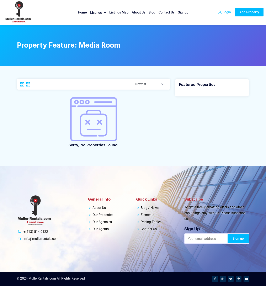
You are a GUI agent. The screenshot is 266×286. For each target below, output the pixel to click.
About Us (138, 12)
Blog (152, 12)
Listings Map (118, 12)
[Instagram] (223, 279)
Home (82, 12)
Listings (96, 13)
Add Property (249, 12)
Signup (183, 12)
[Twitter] (231, 279)
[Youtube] (246, 279)
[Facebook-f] (215, 279)
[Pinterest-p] (238, 279)
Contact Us (167, 12)
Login (227, 12)
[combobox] (150, 84)
